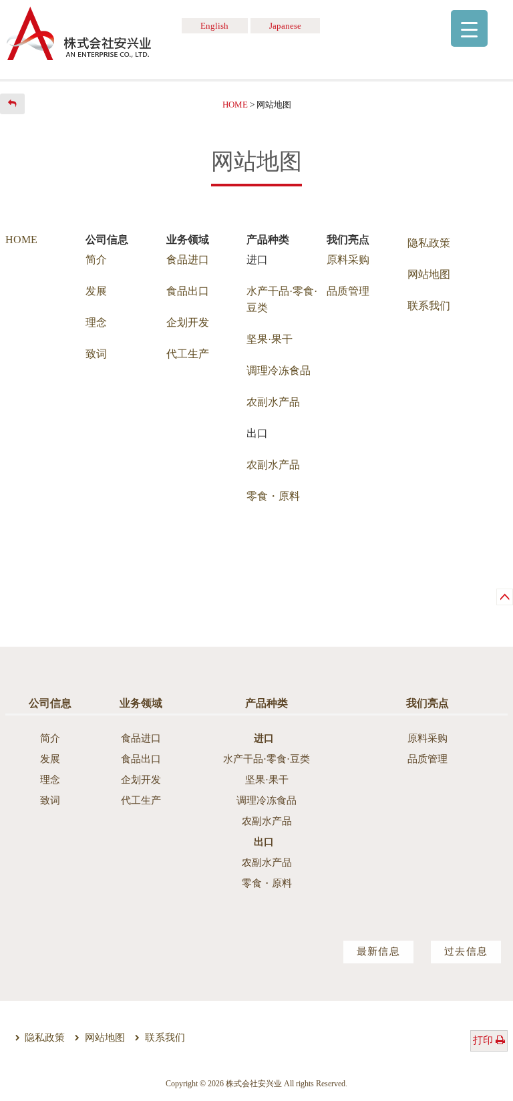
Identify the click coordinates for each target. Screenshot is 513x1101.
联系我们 (428, 305)
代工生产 (187, 353)
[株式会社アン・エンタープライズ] (79, 32)
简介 (96, 259)
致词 (96, 353)
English (214, 26)
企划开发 (187, 322)
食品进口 (187, 259)
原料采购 (348, 259)
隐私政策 (428, 243)
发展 (96, 291)
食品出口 (187, 291)
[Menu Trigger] (469, 28)
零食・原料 (273, 496)
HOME (21, 239)
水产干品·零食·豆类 (266, 759)
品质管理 (348, 291)
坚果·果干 (269, 339)
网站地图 (428, 274)
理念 (96, 322)
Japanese (285, 26)
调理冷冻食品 (278, 370)
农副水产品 (273, 402)
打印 (484, 1040)
